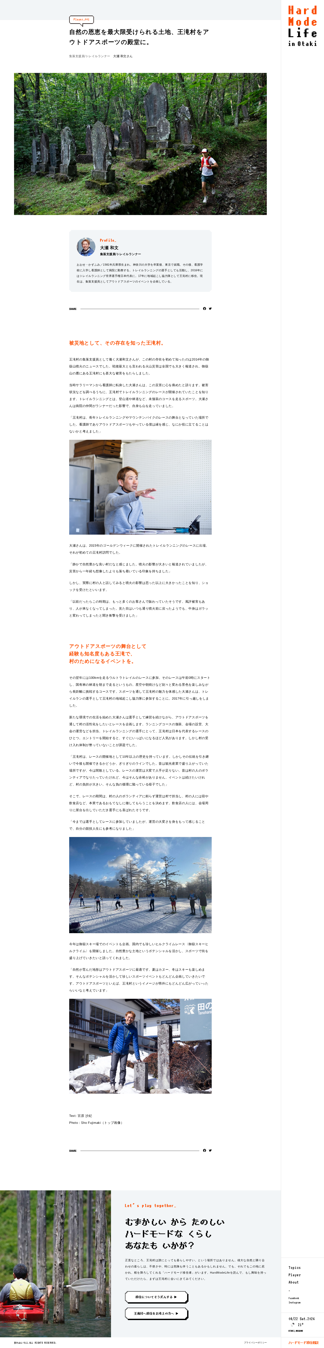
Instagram (294, 1302)
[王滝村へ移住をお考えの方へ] (158, 1314)
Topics (295, 1267)
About (294, 1282)
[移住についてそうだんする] (158, 1297)
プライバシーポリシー (255, 1342)
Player (295, 1275)
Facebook (294, 1298)
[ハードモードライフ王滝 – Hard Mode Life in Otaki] (302, 45)
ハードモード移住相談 (304, 1342)
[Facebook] (204, 309)
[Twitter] (210, 308)
